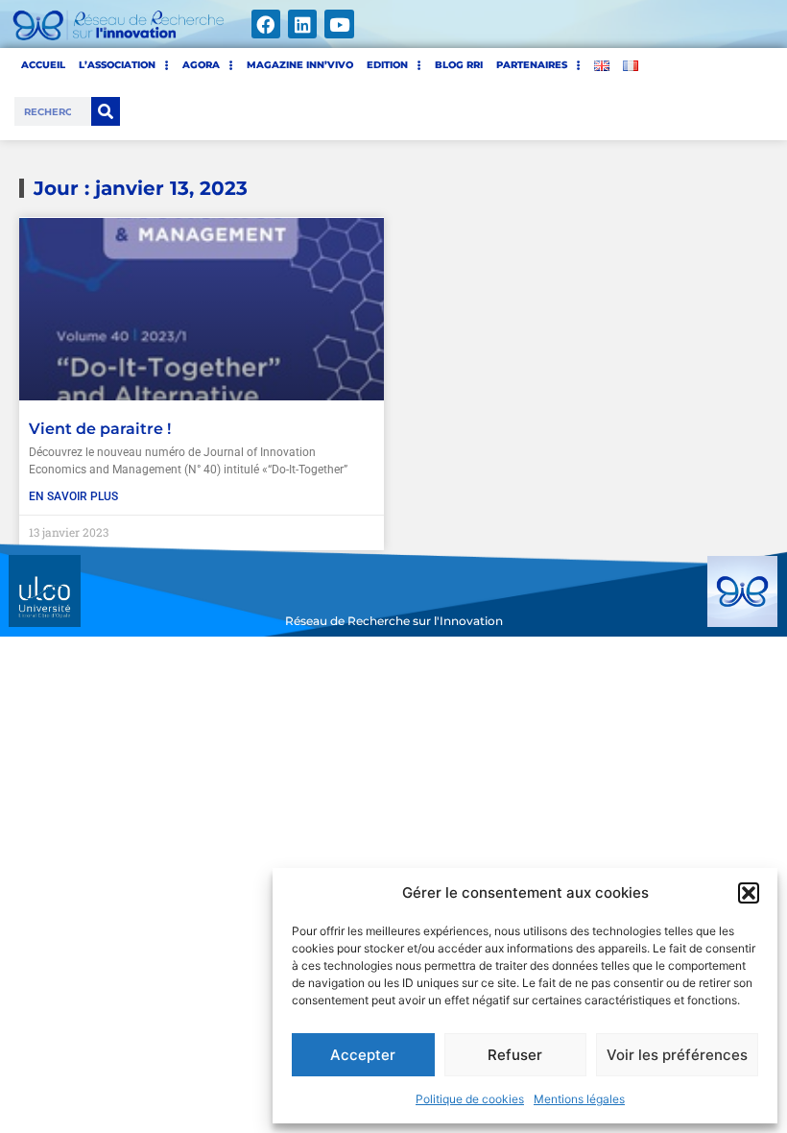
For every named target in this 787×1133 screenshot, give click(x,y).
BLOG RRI (459, 65)
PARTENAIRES (531, 65)
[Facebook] (265, 24)
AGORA (201, 65)
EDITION (387, 65)
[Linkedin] (302, 24)
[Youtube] (338, 24)
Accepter (362, 1055)
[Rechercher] (105, 111)
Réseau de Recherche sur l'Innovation (394, 621)
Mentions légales (579, 1099)
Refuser (515, 1055)
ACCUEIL (43, 65)
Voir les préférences (677, 1055)
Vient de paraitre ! (100, 429)
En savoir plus (73, 496)
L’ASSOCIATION (117, 65)
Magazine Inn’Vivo (300, 65)
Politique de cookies (470, 1099)
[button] (748, 893)
